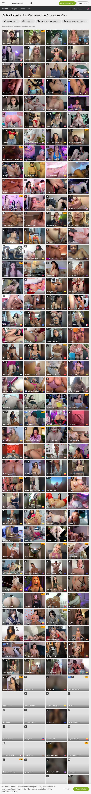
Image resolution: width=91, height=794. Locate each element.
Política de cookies (10, 791)
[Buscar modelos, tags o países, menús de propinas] (87, 8)
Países (28, 21)
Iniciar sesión (82, 3)
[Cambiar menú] (3, 3)
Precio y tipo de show (49, 21)
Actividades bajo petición (76, 21)
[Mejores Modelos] (31, 3)
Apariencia (11, 21)
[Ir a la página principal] (17, 3)
